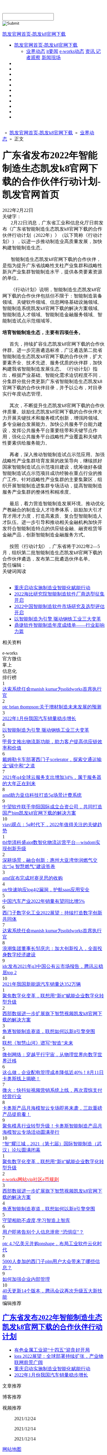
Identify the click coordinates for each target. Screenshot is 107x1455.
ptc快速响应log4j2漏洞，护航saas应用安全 (45, 889)
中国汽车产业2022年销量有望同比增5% (43, 901)
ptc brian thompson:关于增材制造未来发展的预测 (51, 706)
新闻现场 (51, 57)
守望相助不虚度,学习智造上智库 (36, 1220)
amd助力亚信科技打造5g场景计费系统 (42, 795)
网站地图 (11, 1449)
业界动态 (35, 51)
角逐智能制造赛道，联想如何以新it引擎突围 (48, 1031)
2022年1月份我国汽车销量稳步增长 (39, 718)
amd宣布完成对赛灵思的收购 (32, 878)
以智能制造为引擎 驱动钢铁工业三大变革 (57, 618)
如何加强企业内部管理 (26, 1279)
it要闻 (52, 51)
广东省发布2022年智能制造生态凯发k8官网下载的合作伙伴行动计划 (52, 1327)
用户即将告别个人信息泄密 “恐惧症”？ (43, 1231)
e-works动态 (71, 51)
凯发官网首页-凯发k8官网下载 (34, 34)
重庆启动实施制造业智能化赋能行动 (52, 587)
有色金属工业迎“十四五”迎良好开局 (52, 1349)
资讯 (90, 51)
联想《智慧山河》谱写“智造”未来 (37, 1042)
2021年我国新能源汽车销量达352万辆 (41, 984)
